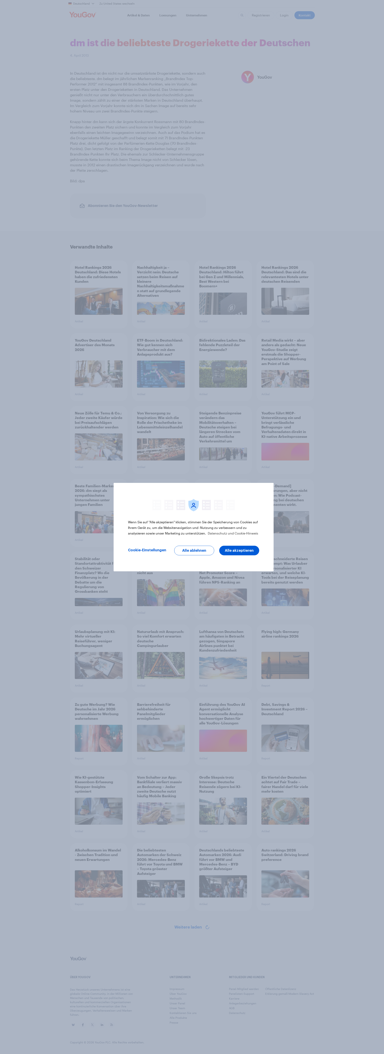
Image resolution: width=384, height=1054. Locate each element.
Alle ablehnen (194, 550)
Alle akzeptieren (239, 550)
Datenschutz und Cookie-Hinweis (232, 533)
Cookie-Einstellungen (147, 550)
